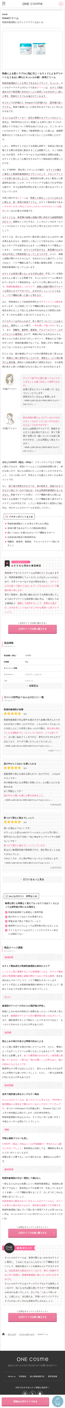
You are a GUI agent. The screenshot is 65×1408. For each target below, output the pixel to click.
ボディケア (12, 1334)
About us (12, 1376)
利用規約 (22, 1376)
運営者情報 (52, 1376)
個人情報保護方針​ (37, 1376)
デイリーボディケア (26, 1334)
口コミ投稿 (57, 1401)
